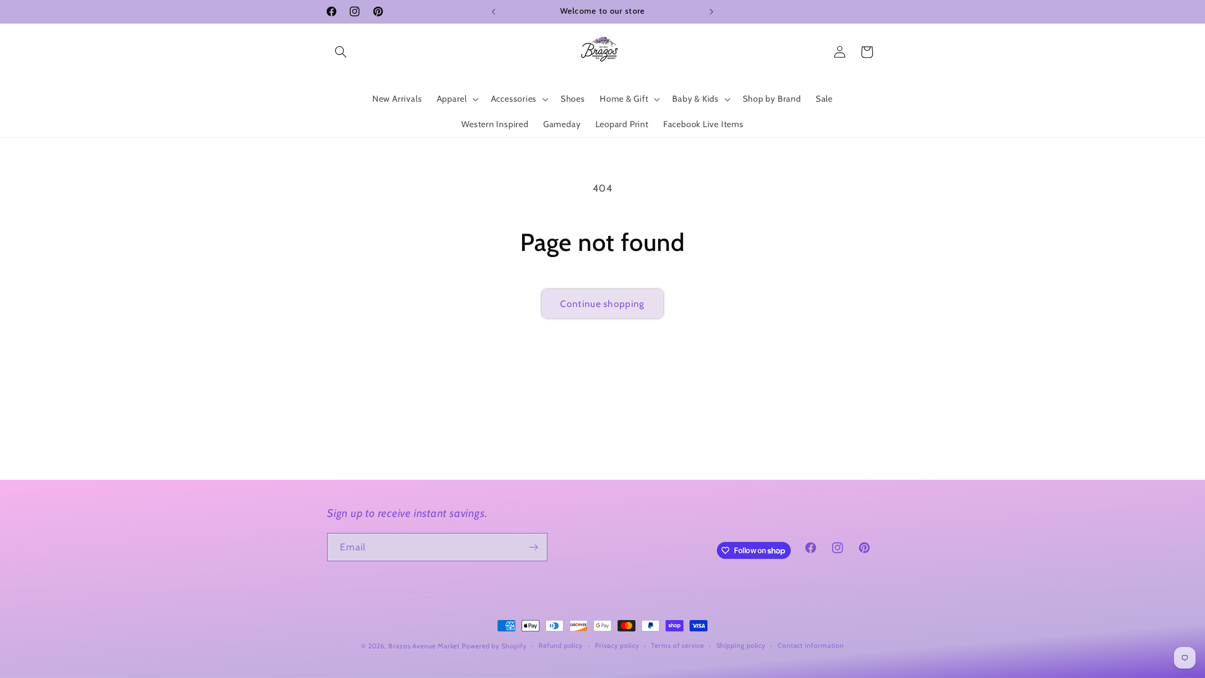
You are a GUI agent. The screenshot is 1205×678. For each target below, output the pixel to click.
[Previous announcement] (493, 11)
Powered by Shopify (494, 646)
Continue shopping (602, 303)
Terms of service (677, 645)
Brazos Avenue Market (425, 646)
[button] (340, 52)
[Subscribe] (533, 547)
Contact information (811, 645)
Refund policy (560, 645)
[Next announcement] (711, 11)
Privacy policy (617, 645)
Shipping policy (741, 645)
